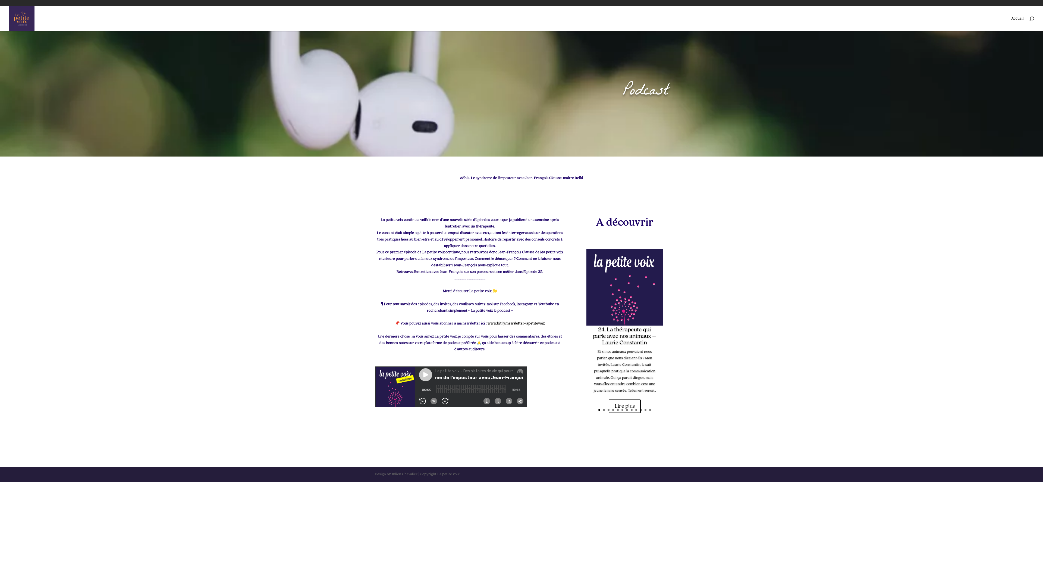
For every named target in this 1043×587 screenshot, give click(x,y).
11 (645, 410)
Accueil (1017, 18)
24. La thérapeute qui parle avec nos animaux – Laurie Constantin (624, 336)
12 (650, 410)
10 (641, 410)
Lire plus (625, 406)
